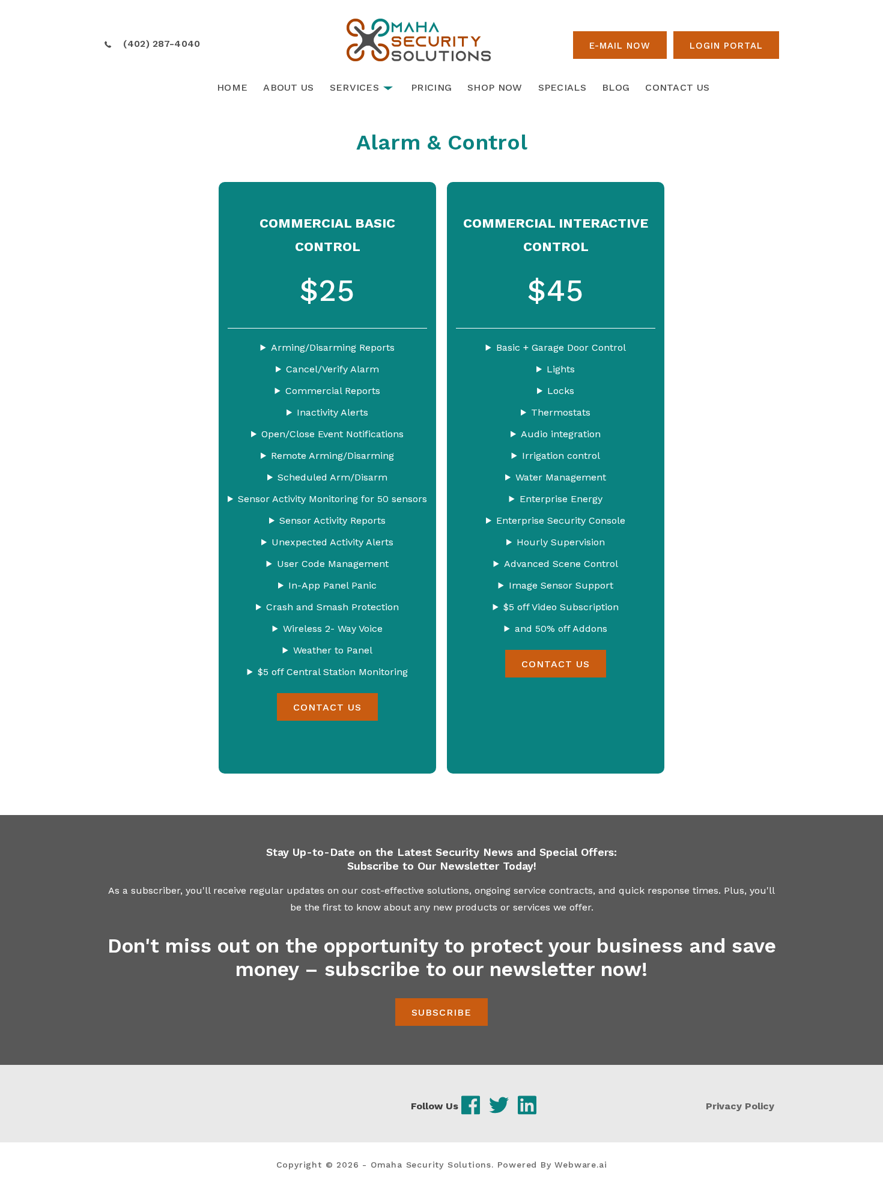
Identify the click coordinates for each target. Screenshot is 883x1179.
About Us (288, 87)
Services (354, 87)
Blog (616, 87)
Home (232, 87)
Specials (562, 87)
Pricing (431, 87)
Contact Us (677, 87)
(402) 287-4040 (161, 43)
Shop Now (494, 87)
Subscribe (441, 1012)
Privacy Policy (740, 1106)
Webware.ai (580, 1164)
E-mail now (620, 45)
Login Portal (726, 45)
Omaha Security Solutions (431, 1164)
